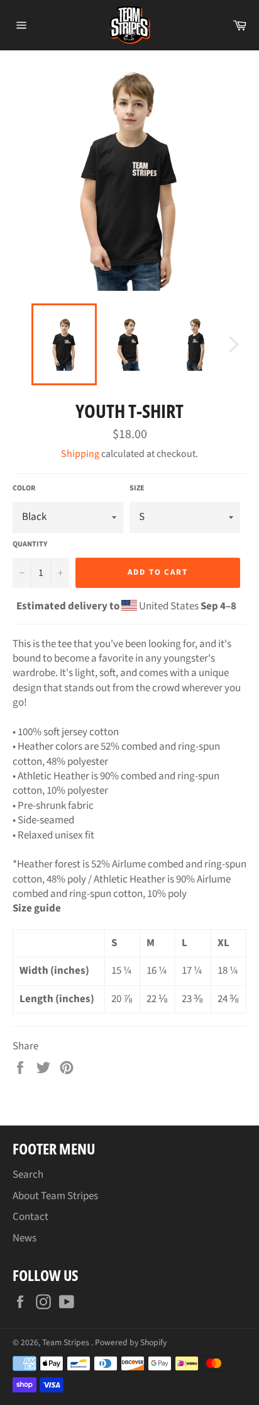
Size (137, 488)
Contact (30, 1216)
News (24, 1238)
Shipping (80, 454)
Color (24, 488)
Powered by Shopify (131, 1342)
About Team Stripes (55, 1196)
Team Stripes (66, 1342)
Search (28, 1174)
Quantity (30, 544)
